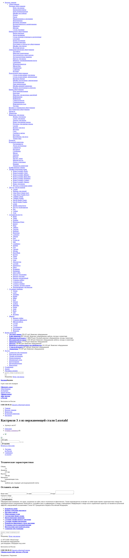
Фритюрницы (17, 20)
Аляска (15, 303)
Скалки (15, 126)
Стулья (15, 323)
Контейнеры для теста (20, 137)
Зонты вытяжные (19, 35)
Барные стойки (18, 318)
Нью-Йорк (16, 253)
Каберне (16, 231)
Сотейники (17, 151)
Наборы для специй (20, 191)
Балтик (15, 254)
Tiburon (15, 236)
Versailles (16, 294)
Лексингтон (17, 262)
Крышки (16, 164)
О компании (9, 367)
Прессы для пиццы (19, 59)
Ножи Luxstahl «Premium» (22, 178)
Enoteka (15, 220)
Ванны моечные (18, 33)
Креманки (16, 271)
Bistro (15, 216)
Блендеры (16, 93)
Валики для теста (19, 127)
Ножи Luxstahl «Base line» (22, 176)
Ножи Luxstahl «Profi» (20, 171)
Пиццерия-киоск (15, 342)
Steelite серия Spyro (19, 205)
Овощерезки (17, 68)
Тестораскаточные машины (22, 57)
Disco (15, 267)
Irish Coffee (16, 273)
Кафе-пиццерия (15, 336)
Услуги (7, 351)
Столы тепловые (18, 30)
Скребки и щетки (19, 133)
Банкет (15, 224)
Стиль (15, 258)
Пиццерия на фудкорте (17, 338)
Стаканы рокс (17, 282)
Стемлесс (16, 235)
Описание (8, 429)
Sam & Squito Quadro (20, 202)
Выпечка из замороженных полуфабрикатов (25, 345)
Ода (14, 247)
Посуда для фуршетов (20, 207)
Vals (14, 313)
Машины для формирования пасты (25, 60)
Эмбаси (15, 227)
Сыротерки (17, 62)
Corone (15, 189)
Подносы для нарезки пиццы (23, 124)
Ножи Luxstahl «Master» (21, 175)
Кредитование (14, 361)
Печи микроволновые (20, 91)
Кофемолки (17, 98)
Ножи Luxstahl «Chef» (20, 173)
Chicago (15, 249)
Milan (15, 298)
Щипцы (15, 157)
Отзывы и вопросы (11, 430)
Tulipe (15, 218)
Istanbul (15, 245)
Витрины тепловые (19, 22)
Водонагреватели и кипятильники (25, 24)
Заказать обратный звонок (21, 405)
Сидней (15, 264)
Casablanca (16, 244)
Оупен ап (16, 240)
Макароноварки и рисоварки (23, 19)
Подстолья (16, 329)
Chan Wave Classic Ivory (21, 193)
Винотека (16, 233)
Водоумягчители (18, 48)
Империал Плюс (18, 222)
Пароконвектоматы (19, 10)
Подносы (12, 140)
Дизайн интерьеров (16, 356)
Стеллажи (16, 39)
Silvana (15, 251)
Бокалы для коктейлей (20, 278)
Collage (15, 211)
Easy (14, 238)
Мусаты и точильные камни (22, 186)
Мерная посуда (18, 160)
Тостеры (16, 106)
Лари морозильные (19, 84)
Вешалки (16, 331)
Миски (15, 153)
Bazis (14, 311)
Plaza (14, 225)
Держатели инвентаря (20, 166)
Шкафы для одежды (20, 46)
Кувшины (16, 269)
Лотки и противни (19, 162)
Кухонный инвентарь (16, 142)
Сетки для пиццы (19, 118)
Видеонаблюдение (15, 363)
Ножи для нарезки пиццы (22, 122)
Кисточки (16, 135)
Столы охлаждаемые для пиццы (24, 75)
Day (14, 209)
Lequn (15, 204)
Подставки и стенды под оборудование (26, 44)
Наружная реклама (15, 354)
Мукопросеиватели (19, 64)
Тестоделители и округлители (23, 55)
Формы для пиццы (19, 117)
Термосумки (17, 138)
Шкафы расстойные (20, 13)
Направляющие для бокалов (22, 287)
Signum (15, 302)
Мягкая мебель (18, 322)
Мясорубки (17, 66)
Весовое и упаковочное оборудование (22, 108)
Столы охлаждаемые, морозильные (25, 77)
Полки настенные (19, 40)
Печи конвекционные (20, 11)
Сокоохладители (18, 100)
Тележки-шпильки (19, 42)
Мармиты (16, 26)
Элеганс (16, 229)
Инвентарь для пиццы (16, 115)
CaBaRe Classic (18, 196)
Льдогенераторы (18, 82)
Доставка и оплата (11, 371)
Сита (14, 131)
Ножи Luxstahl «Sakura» (21, 182)
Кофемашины (17, 97)
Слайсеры (16, 69)
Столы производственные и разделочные (27, 37)
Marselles (16, 305)
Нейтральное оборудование (18, 31)
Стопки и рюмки (19, 283)
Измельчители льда (19, 104)
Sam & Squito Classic (20, 200)
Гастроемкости (18, 144)
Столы (15, 325)
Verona (15, 291)
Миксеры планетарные (21, 53)
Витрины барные (19, 79)
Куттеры (16, 71)
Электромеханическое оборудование (21, 49)
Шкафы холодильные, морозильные (25, 80)
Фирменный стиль (15, 360)
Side (14, 242)
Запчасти (12, 111)
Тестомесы (16, 51)
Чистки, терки (18, 158)
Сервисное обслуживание (18, 352)
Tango (15, 256)
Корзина (4, 380)
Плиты (15, 15)
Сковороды (17, 147)
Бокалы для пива (18, 276)
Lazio (15, 293)
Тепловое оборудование (17, 6)
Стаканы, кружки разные (21, 285)
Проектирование (15, 358)
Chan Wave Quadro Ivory (21, 195)
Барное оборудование (16, 89)
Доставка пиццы (15, 334)
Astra (14, 309)
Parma (15, 307)
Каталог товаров (10, 2)
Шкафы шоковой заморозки (22, 86)
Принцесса (16, 265)
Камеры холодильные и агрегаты (24, 88)
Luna (14, 260)
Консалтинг (13, 365)
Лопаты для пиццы (19, 120)
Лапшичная (13, 349)
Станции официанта (20, 320)
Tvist (14, 213)
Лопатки (16, 155)
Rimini (15, 296)
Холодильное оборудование (18, 73)
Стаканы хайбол (18, 280)
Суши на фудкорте (16, 347)
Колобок (16, 314)
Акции (7, 369)
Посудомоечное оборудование (19, 109)
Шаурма (15, 28)
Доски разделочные (19, 146)
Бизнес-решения (10, 332)
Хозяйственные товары (17, 167)
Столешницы (17, 327)
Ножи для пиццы (19, 184)
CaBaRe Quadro (18, 198)
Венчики (16, 129)
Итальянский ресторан (17, 340)
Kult (14, 300)
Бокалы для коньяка (20, 274)
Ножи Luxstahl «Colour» (21, 180)
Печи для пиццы (18, 8)
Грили (15, 17)
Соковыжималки (18, 102)
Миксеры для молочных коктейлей (25, 95)
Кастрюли (16, 149)
